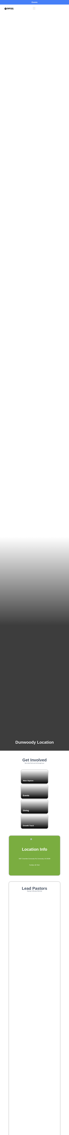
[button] (34, 8)
